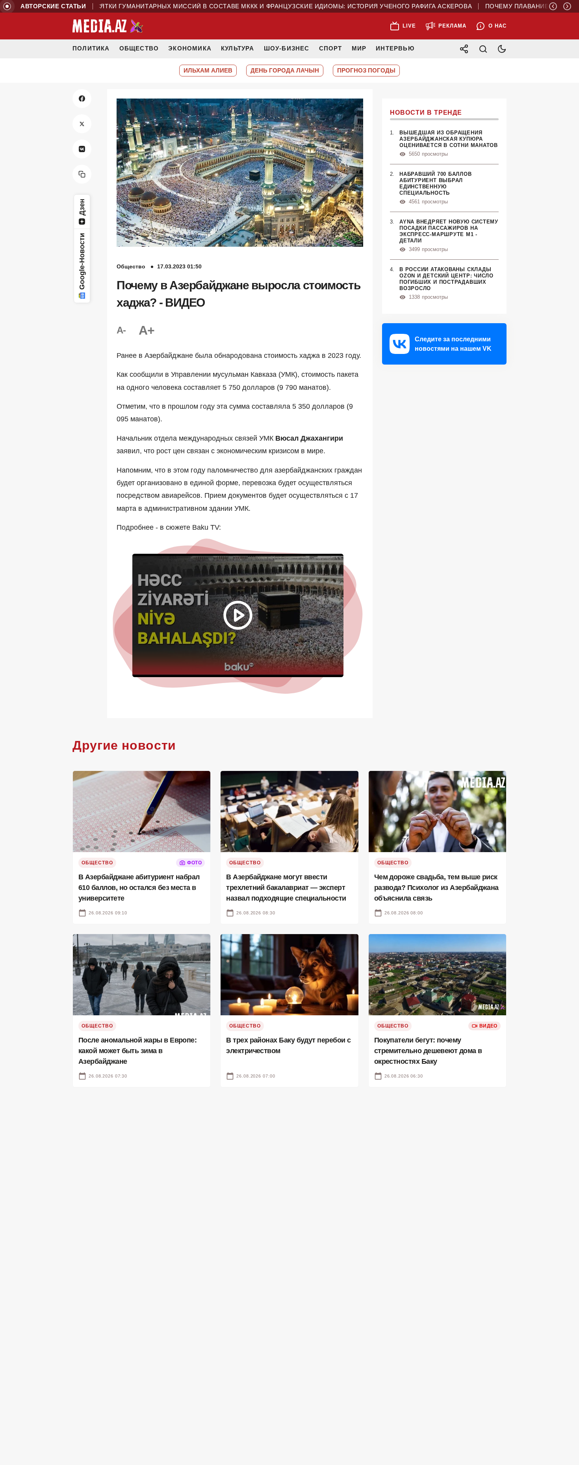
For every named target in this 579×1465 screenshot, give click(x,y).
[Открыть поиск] (483, 49)
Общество (139, 48)
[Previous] (553, 6)
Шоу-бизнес (287, 48)
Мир (359, 48)
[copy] (81, 174)
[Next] (567, 6)
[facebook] (81, 98)
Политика (91, 48)
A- (121, 330)
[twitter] (81, 123)
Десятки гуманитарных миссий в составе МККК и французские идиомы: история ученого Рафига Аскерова (250, 6)
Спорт (330, 48)
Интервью (395, 48)
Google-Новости (82, 261)
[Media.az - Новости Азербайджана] (107, 26)
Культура (237, 48)
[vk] (81, 149)
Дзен (82, 207)
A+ (146, 330)
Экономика (190, 48)
